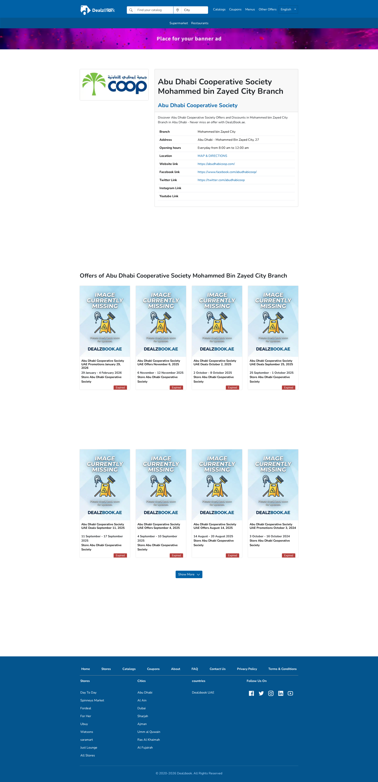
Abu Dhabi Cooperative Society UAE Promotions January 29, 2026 (102, 364)
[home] (98, 10)
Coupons (235, 9)
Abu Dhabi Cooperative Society (198, 105)
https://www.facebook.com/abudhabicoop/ (227, 172)
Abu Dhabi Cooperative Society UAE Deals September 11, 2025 (103, 526)
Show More (187, 574)
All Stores (87, 755)
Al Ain (141, 700)
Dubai (141, 708)
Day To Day (88, 692)
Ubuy (84, 724)
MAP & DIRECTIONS (212, 156)
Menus (250, 9)
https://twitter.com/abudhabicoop (221, 180)
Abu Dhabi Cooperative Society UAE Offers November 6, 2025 (158, 362)
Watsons (86, 732)
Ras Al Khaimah (148, 740)
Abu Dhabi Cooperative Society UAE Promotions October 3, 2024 (273, 526)
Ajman (142, 724)
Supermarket (179, 23)
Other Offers (268, 9)
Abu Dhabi (144, 692)
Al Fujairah (145, 747)
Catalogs (219, 9)
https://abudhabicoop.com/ (216, 164)
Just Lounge (88, 747)
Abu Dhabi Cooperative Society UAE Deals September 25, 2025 (271, 362)
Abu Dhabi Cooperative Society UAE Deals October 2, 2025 (215, 362)
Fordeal (85, 708)
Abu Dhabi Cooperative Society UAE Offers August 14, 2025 (215, 526)
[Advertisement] (189, 234)
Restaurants (199, 23)
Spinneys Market (92, 700)
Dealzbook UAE (203, 692)
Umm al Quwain (148, 732)
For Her (85, 716)
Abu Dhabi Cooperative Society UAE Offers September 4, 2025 (158, 526)
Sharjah (142, 716)
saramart (86, 740)
